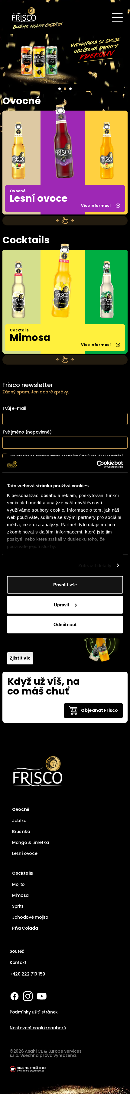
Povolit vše (65, 584)
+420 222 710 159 (27, 974)
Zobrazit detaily (95, 565)
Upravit (62, 604)
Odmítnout (65, 624)
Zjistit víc (20, 658)
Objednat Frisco (99, 710)
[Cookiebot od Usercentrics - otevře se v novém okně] (96, 464)
